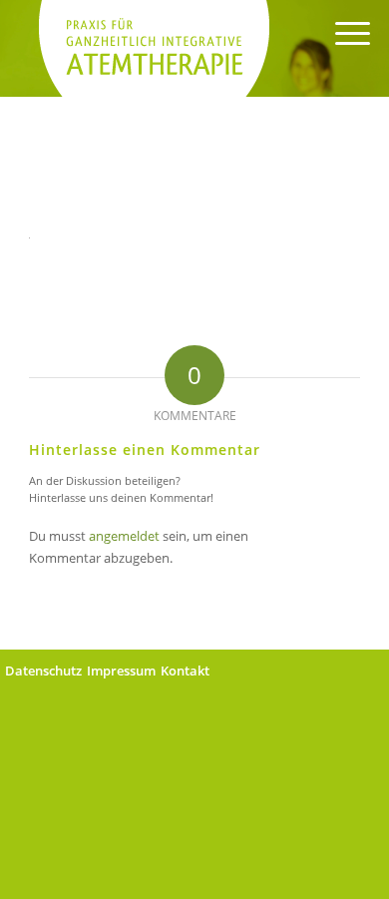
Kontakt (185, 670)
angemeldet (124, 536)
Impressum (121, 670)
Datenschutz (43, 670)
